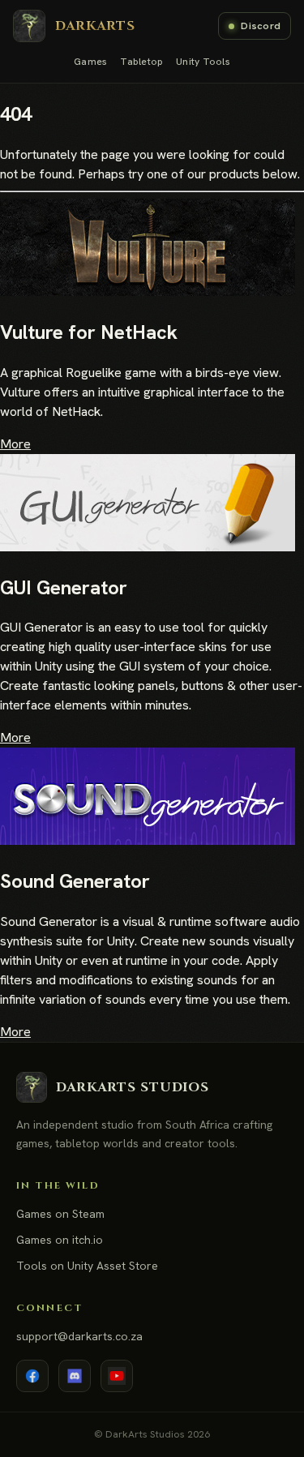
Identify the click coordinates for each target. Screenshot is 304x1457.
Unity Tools (203, 61)
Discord (260, 25)
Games (90, 61)
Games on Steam (60, 1213)
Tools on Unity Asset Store (87, 1265)
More (15, 443)
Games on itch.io (59, 1239)
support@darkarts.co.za (79, 1336)
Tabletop (141, 61)
